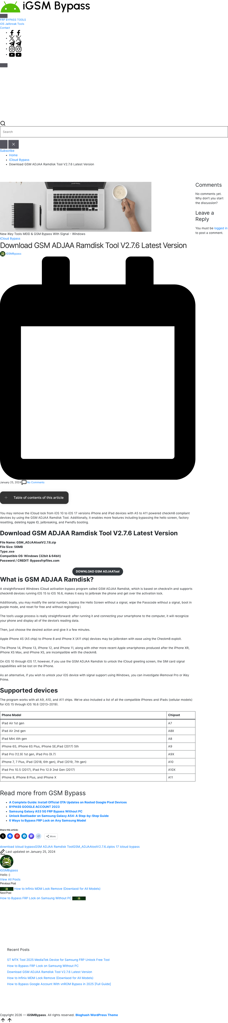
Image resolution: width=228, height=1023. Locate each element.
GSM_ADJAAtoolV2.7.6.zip (92, 846)
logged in (220, 228)
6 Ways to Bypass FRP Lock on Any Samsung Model (47, 820)
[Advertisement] (114, 94)
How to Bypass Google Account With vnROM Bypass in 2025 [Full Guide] (59, 984)
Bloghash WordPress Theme (97, 1015)
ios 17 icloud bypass (125, 846)
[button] (3, 144)
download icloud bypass (17, 846)
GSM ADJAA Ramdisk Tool (54, 846)
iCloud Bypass (10, 238)
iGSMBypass (9, 870)
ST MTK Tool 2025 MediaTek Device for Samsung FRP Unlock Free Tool (58, 960)
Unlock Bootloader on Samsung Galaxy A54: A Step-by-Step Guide (59, 816)
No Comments (36, 482)
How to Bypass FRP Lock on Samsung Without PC (43, 966)
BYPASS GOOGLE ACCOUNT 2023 (34, 807)
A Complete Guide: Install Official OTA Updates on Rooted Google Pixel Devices (68, 802)
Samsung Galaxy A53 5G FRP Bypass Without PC (45, 811)
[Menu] (3, 16)
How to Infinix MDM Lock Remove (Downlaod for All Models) (50, 978)
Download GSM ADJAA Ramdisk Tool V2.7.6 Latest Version (49, 972)
